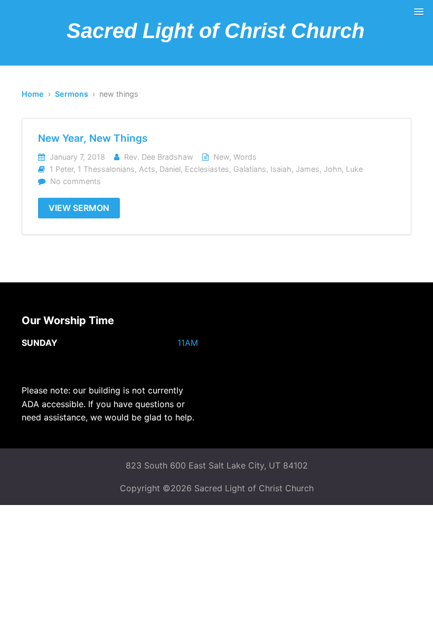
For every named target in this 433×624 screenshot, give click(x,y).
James (307, 168)
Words (245, 156)
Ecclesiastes (207, 168)
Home (33, 93)
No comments (75, 181)
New (221, 156)
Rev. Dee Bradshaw (158, 156)
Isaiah (280, 168)
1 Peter (61, 168)
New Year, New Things (92, 138)
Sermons (71, 93)
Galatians (249, 168)
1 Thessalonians (106, 168)
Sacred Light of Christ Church (215, 30)
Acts (147, 168)
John (333, 168)
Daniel (170, 168)
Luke (354, 168)
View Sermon (79, 208)
